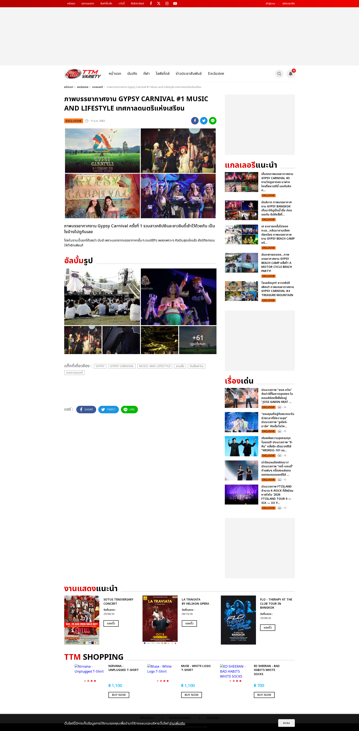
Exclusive (216, 73)
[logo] (82, 73)
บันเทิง (132, 73)
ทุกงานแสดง (87, 3)
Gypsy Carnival (122, 366)
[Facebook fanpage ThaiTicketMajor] (150, 3)
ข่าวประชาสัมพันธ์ (189, 73)
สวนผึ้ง (180, 366)
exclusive (82, 87)
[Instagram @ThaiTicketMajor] (167, 3)
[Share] (195, 120)
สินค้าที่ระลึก (106, 3)
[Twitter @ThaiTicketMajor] (158, 3)
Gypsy (100, 366)
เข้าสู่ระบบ (270, 3)
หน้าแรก (71, 3)
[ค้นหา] (279, 74)
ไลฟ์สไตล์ (163, 73)
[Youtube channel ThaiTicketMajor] (175, 3)
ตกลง (286, 723)
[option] (101, 620)
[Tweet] (204, 120)
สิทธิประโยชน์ (137, 3)
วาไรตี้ (121, 3)
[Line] (212, 120)
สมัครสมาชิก (288, 3)
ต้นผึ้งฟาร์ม (197, 366)
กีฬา (146, 73)
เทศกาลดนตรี (74, 372)
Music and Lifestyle (154, 366)
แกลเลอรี (97, 87)
